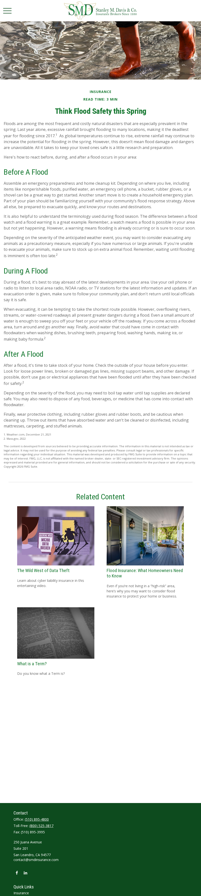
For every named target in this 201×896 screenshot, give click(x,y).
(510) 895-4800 (37, 819)
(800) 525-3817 (41, 825)
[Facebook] (16, 872)
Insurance (21, 893)
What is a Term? (32, 663)
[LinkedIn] (25, 872)
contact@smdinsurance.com (36, 859)
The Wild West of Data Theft (43, 570)
